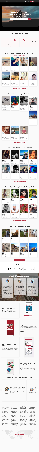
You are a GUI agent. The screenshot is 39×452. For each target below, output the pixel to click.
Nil (20, 214)
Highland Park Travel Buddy (14, 421)
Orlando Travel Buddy (32, 423)
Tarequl (31, 199)
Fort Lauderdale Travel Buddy (14, 423)
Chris (30, 253)
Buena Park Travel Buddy (23, 408)
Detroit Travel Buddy (31, 408)
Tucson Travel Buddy (31, 406)
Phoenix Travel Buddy (4, 418)
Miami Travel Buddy (22, 416)
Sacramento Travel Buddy (14, 411)
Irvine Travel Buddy (13, 419)
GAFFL (12, 55)
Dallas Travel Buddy (4, 416)
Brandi (31, 214)
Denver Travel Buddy (4, 410)
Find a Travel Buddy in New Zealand (19, 148)
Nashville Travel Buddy (13, 424)
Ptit (2, 106)
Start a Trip (26, 1)
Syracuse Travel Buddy (32, 418)
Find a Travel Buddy (16, 55)
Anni (21, 238)
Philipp (3, 238)
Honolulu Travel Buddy (13, 420)
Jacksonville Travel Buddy (14, 414)
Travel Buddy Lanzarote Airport (23, 55)
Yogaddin (12, 214)
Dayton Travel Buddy (31, 420)
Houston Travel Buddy (4, 421)
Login (28, 1)
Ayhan (12, 106)
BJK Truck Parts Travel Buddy (32, 414)
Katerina (21, 160)
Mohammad (4, 199)
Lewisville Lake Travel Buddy (23, 419)
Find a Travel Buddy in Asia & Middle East (19, 187)
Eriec (30, 106)
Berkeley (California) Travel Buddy (24, 412)
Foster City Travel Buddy (32, 419)
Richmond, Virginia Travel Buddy (24, 418)
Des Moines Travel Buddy (23, 407)
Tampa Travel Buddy (4, 425)
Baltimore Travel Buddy (13, 415)
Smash (31, 160)
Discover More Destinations (19, 434)
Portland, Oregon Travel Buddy (5, 422)
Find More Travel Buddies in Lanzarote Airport (20, 88)
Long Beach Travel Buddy (32, 411)
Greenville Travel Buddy (23, 421)
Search (29, 18)
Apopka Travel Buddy (22, 425)
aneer (30, 67)
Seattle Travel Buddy (4, 408)
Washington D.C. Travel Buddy (5, 407)
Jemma (3, 160)
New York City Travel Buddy (5, 412)
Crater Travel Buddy (31, 416)
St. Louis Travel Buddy (13, 416)
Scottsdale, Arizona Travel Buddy (24, 424)
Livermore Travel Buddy (13, 412)
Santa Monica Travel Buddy (32, 421)
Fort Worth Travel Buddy (32, 415)
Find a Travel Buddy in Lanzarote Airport (19, 53)
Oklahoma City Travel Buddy (32, 424)
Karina (12, 253)
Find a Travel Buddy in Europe (19, 226)
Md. (12, 199)
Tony (30, 238)
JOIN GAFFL (32, 1)
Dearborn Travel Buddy (32, 407)
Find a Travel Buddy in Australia (19, 94)
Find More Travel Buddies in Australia (19, 142)
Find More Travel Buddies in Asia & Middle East (19, 220)
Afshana (21, 199)
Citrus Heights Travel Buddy (23, 411)
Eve (11, 238)
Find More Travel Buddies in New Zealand (19, 181)
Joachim (21, 67)
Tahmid (3, 214)
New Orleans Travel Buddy (23, 420)
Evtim (21, 253)
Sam (3, 67)
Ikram (12, 67)
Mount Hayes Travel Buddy (14, 418)
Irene (12, 160)
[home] (7, 1)
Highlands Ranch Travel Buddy (23, 410)
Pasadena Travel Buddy (32, 412)
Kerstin (3, 253)
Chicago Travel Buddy (4, 406)
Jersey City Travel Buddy (4, 411)
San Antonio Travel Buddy (14, 408)
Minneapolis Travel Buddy (23, 406)
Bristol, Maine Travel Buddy (32, 422)
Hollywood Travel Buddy (14, 425)
